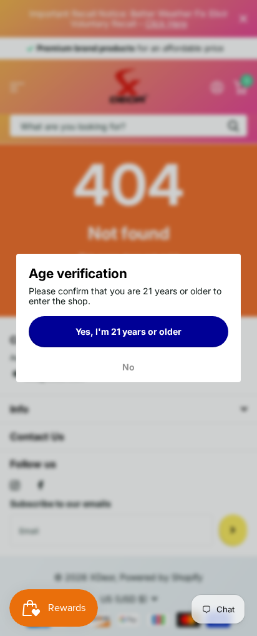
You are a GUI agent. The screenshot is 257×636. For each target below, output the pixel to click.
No (128, 367)
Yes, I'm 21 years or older (128, 330)
